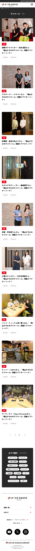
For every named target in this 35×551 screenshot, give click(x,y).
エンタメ (6, 57)
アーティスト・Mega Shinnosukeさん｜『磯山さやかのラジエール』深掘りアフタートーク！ (17, 416)
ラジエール (14, 57)
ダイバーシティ (13, 457)
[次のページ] (25, 435)
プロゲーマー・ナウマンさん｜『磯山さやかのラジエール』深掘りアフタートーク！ (17, 97)
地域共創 (9, 473)
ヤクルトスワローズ (14, 481)
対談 (4, 44)
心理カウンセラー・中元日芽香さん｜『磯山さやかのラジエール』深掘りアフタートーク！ (17, 279)
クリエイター (23, 457)
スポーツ (26, 473)
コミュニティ (25, 469)
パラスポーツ (23, 465)
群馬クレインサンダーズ (13, 469)
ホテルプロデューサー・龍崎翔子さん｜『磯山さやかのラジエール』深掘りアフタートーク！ (17, 188)
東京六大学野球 (13, 461)
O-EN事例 (18, 473)
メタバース (23, 461)
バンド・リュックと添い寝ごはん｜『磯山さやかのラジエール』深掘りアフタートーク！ (17, 325)
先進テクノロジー (13, 465)
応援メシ (24, 481)
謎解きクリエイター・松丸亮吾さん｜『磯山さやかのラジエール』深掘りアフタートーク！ (17, 50)
